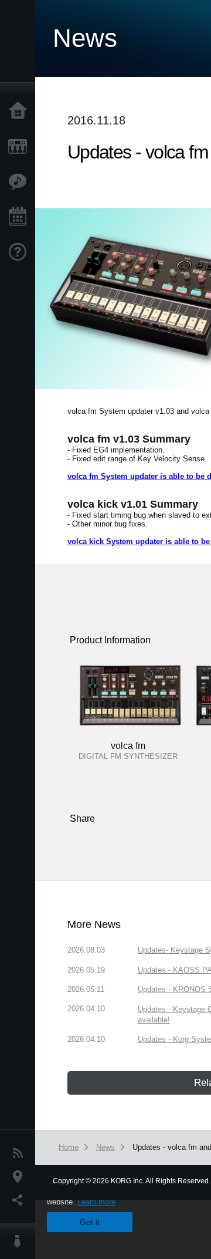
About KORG (20, 1241)
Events (20, 217)
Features (20, 182)
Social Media (20, 1200)
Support (20, 252)
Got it (90, 1222)
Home (20, 111)
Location (20, 1177)
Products (20, 146)
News (20, 1153)
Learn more (96, 1201)
